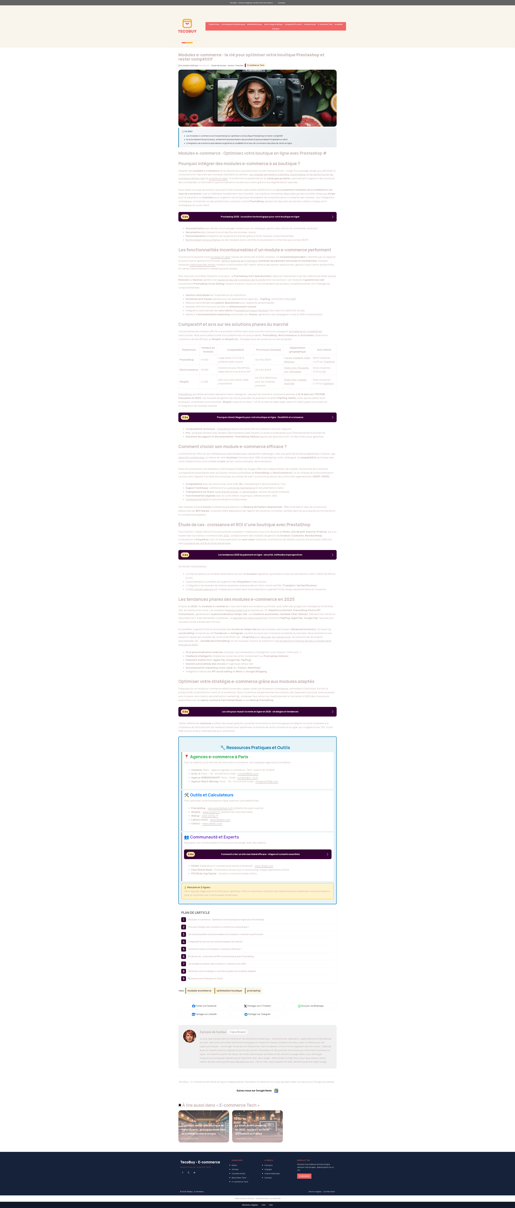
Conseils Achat (310, 24)
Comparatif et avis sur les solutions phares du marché (215, 941)
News (234, 1165)
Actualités (338, 24)
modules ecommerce (199, 990)
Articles (235, 1169)
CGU (271, 1205)
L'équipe (268, 1169)
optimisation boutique (229, 990)
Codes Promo (214, 24)
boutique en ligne (220, 256)
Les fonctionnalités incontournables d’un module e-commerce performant (225, 934)
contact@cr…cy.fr (247, 777)
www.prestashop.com (220, 808)
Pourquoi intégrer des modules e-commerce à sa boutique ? (218, 926)
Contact (268, 1177)
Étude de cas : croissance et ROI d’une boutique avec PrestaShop (221, 956)
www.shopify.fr (211, 812)
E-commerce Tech (325, 24)
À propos (281, 2)
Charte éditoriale (272, 1173)
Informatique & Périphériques (233, 24)
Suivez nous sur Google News (254, 1090)
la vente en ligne (218, 178)
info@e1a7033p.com (266, 781)
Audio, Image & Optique (273, 24)
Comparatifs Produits (293, 24)
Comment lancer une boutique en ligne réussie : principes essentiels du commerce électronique (203, 1130)
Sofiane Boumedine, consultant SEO (268, 1198)
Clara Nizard (237, 1032)
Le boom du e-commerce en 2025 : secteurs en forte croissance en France (252, 1130)
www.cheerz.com (212, 823)
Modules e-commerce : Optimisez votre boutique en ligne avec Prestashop (226, 919)
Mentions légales (315, 1191)
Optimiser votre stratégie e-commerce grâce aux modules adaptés (222, 971)
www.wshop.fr (210, 815)
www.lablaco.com (220, 819)
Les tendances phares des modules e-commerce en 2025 (217, 963)
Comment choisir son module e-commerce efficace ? (215, 949)
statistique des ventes (202, 264)
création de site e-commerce (244, 1198)
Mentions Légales (250, 1205)
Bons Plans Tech (239, 1177)
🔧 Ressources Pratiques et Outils (205, 978)
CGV (263, 1205)
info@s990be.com (248, 773)
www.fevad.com (264, 865)
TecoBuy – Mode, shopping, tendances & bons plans (251, 2)
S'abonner (304, 1176)
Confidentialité (329, 1191)
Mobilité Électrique (254, 24)
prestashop (254, 990)
